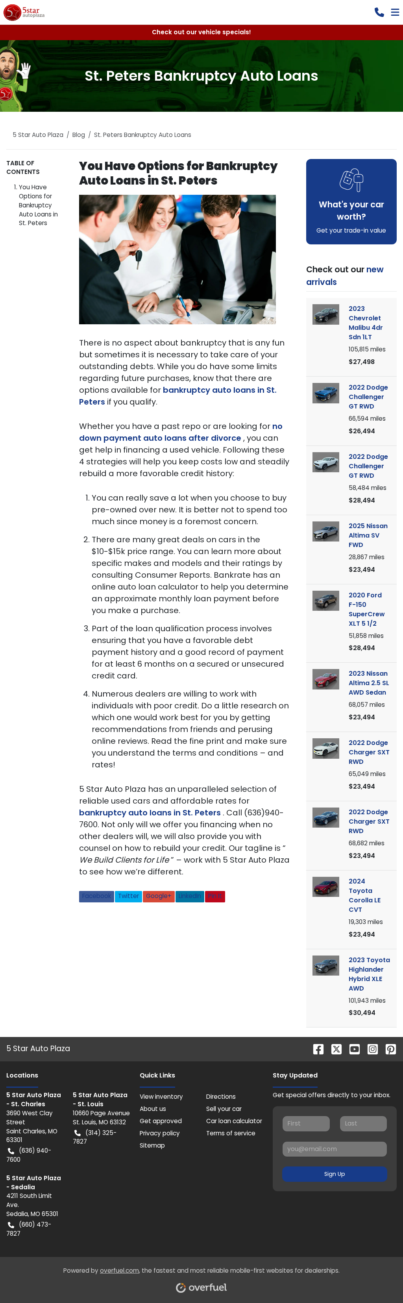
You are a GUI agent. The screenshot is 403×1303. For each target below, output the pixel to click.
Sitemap (152, 1145)
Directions (221, 1096)
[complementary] (379, 1279)
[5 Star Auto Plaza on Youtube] (351, 1049)
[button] (379, 12)
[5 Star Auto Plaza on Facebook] (315, 1049)
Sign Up (334, 1174)
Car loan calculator (234, 1121)
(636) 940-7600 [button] (28, 1155)
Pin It (215, 896)
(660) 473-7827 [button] (28, 1229)
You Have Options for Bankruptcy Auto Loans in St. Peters (38, 205)
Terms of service (230, 1133)
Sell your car (224, 1109)
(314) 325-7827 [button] (94, 1137)
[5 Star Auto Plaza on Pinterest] (388, 1049)
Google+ (159, 896)
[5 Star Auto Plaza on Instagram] (369, 1049)
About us (153, 1109)
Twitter (128, 896)
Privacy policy (160, 1133)
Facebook (96, 896)
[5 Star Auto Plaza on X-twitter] (333, 1049)
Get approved (161, 1121)
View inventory (161, 1096)
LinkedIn (190, 896)
